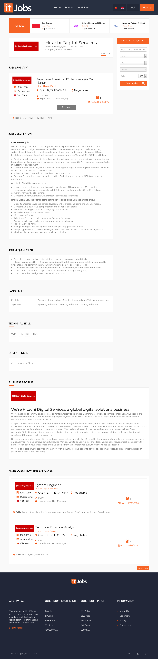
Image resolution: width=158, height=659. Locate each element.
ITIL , (38, 118)
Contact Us (125, 625)
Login (133, 7)
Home (57, 7)
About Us (124, 611)
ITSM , (43, 118)
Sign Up (147, 7)
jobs (49, 611)
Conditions (83, 7)
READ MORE (16, 628)
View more (106, 53)
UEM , (32, 118)
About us (69, 7)
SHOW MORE (143, 568)
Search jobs (132, 83)
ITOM (49, 118)
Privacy (123, 620)
